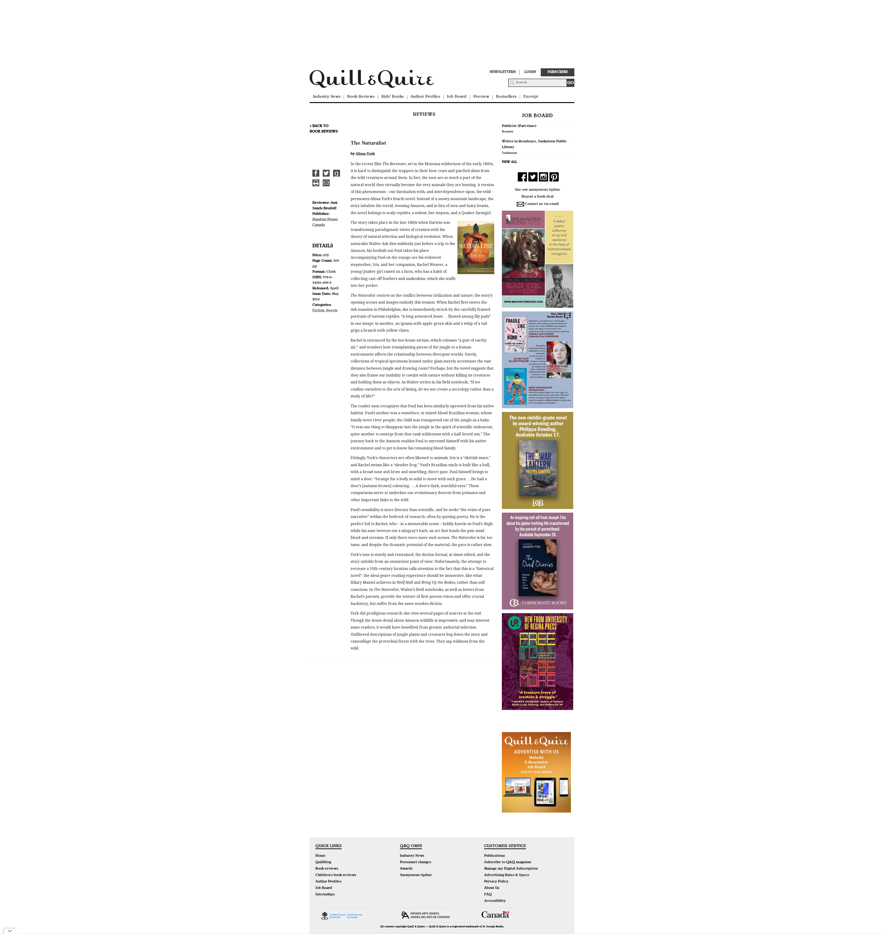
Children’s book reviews (335, 875)
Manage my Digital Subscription (511, 869)
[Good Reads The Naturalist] (336, 173)
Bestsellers (506, 97)
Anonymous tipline (416, 875)
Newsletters (503, 72)
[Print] (315, 182)
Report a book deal (537, 197)
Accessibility (495, 901)
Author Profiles (425, 97)
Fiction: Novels (324, 311)
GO (570, 83)
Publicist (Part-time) (519, 126)
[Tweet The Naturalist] (326, 173)
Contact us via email (542, 204)
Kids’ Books (392, 97)
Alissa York (365, 154)
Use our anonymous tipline (537, 190)
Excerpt (530, 97)
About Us (491, 888)
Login (530, 72)
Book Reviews (361, 97)
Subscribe (557, 72)
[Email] (326, 182)
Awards (406, 869)
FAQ (488, 895)
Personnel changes (415, 862)
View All (509, 162)
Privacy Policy (496, 882)
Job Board (456, 97)
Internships (325, 895)
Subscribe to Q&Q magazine (508, 862)
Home (320, 856)
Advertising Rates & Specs (506, 875)
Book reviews (326, 869)
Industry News (326, 97)
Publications (494, 856)
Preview (481, 97)
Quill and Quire (379, 80)
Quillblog (323, 862)
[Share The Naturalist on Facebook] (315, 173)
